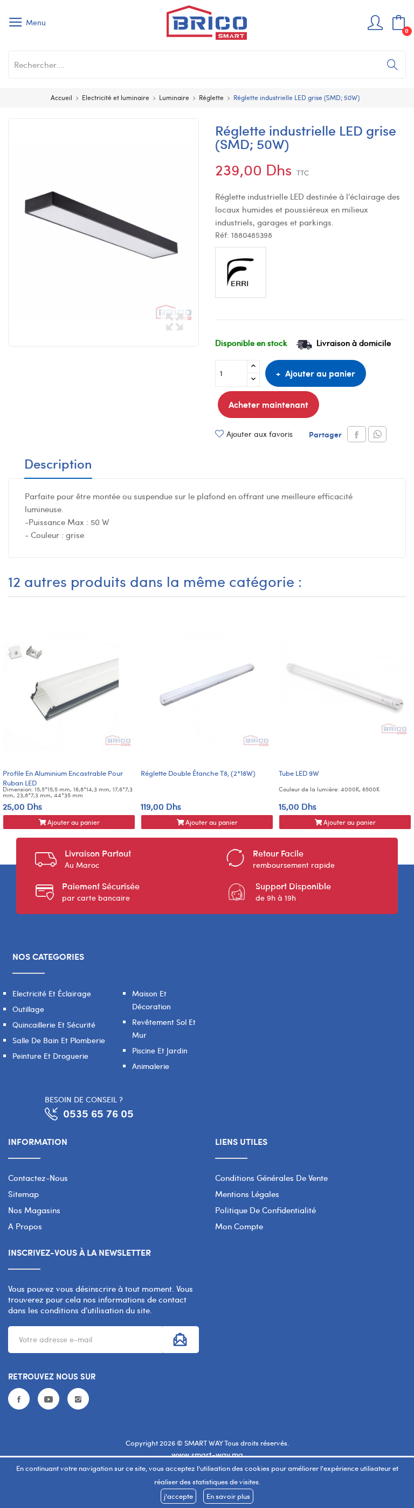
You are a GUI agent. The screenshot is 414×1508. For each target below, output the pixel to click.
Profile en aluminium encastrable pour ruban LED (63, 778)
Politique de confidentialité (265, 1210)
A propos (25, 1226)
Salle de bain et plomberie (58, 1040)
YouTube (48, 1399)
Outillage (28, 1009)
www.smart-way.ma (207, 1454)
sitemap (23, 1193)
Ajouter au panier (320, 373)
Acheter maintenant (268, 404)
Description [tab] (58, 464)
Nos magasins (34, 1210)
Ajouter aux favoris (259, 434)
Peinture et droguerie (50, 1056)
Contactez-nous (38, 1177)
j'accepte (178, 1496)
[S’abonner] (180, 1339)
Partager (356, 434)
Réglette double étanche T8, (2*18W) (198, 773)
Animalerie (150, 1066)
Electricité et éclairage (51, 993)
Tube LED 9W (299, 773)
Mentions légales (247, 1193)
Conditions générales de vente (271, 1177)
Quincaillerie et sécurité (53, 1025)
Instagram (78, 1399)
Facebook (19, 1399)
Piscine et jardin (160, 1050)
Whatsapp (377, 434)
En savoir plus (228, 1496)
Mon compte (239, 1226)
